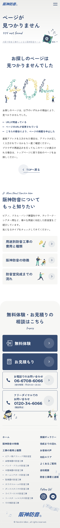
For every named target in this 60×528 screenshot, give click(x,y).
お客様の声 (46, 450)
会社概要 (44, 470)
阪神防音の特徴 (10, 443)
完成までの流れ (48, 443)
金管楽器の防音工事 (14, 460)
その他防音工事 (12, 502)
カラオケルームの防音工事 (17, 484)
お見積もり (24, 362)
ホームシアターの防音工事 (17, 474)
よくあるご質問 (48, 463)
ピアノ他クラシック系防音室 (18, 456)
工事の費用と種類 (11, 450)
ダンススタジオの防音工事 (17, 488)
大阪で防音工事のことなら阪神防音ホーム (21, 41)
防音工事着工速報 (49, 477)
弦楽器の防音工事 (13, 479)
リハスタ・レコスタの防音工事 (19, 498)
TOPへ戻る (33, 170)
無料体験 (23, 343)
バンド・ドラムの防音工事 (17, 465)
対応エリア (46, 457)
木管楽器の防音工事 (14, 470)
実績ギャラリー (48, 437)
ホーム (6, 437)
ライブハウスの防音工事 (16, 493)
